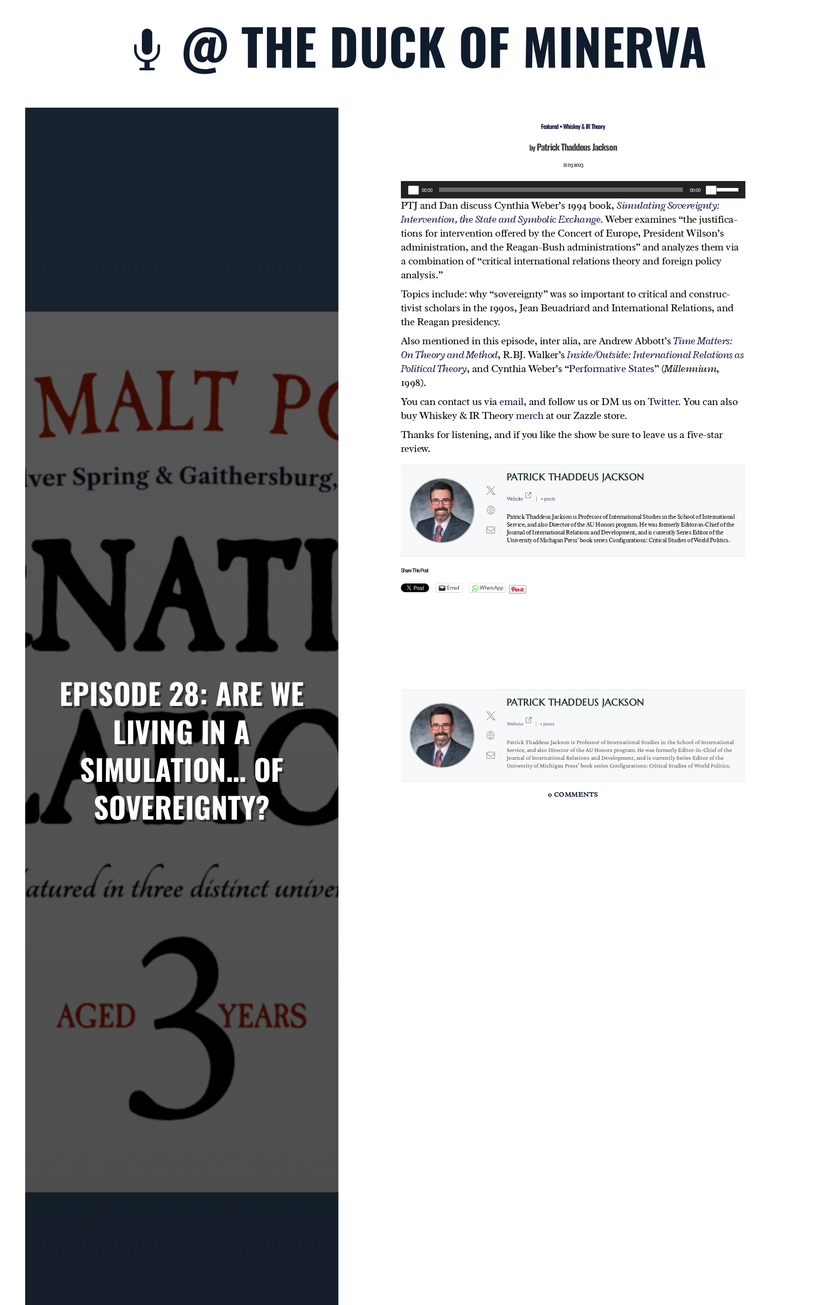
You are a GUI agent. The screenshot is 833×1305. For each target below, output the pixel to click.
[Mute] (711, 190)
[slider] (729, 189)
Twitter (663, 401)
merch (530, 415)
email (511, 401)
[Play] (413, 190)
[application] (573, 189)
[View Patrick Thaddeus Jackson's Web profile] (490, 510)
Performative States (611, 368)
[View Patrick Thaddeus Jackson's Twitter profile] (490, 491)
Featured (549, 126)
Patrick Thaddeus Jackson (577, 146)
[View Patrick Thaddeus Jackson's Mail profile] (490, 530)
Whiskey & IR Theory (584, 126)
